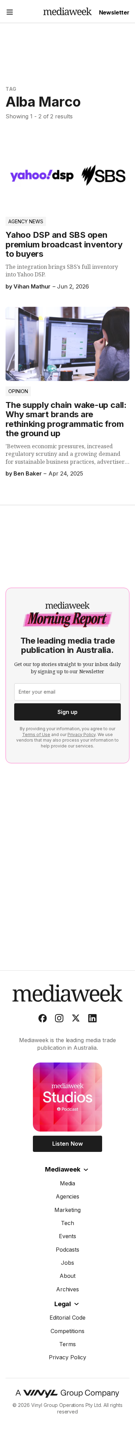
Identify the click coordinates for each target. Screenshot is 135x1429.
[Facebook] (42, 1019)
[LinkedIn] (92, 1019)
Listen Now (67, 1143)
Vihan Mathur (32, 286)
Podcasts (68, 1249)
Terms (67, 1344)
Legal (62, 1304)
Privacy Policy (82, 734)
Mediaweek (62, 1169)
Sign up (67, 711)
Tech (67, 1223)
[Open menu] (10, 13)
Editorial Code (68, 1317)
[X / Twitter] (76, 1019)
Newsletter (114, 12)
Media (67, 1183)
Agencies (68, 1196)
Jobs (67, 1262)
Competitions (67, 1331)
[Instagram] (59, 1019)
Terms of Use (36, 734)
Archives (67, 1289)
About (68, 1275)
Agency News (25, 221)
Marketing (67, 1209)
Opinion (18, 391)
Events (67, 1236)
